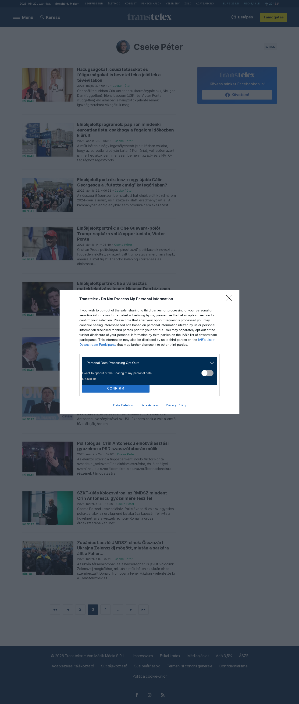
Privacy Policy (176, 405)
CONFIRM (116, 388)
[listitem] (148, 362)
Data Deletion (123, 405)
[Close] (230, 299)
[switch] (207, 373)
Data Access (149, 405)
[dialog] (149, 352)
